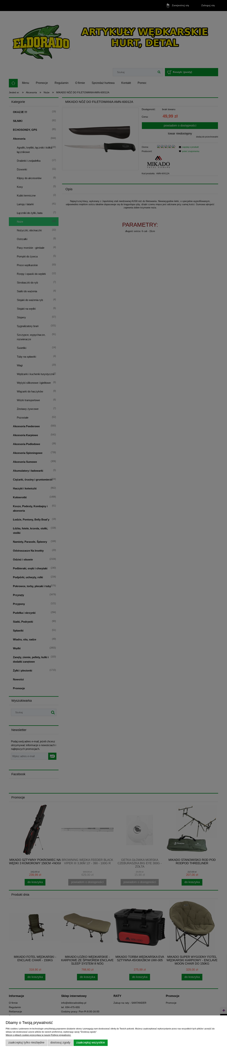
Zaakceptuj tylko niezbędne (26, 1042)
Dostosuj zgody (60, 1042)
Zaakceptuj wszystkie (90, 1042)
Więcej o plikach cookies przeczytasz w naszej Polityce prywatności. (38, 1035)
